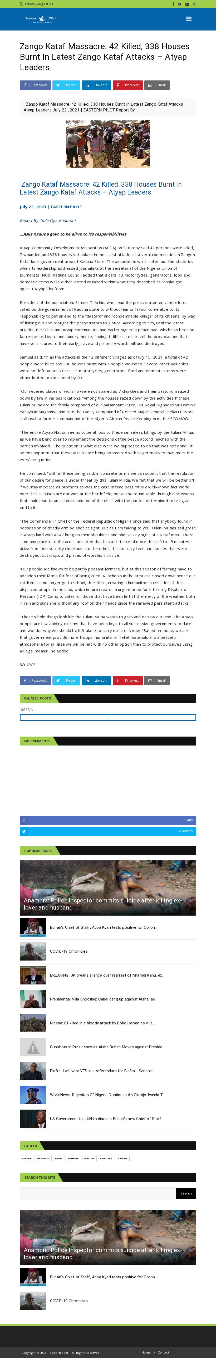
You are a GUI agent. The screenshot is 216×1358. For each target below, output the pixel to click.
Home (146, 1352)
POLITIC (89, 1158)
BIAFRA (26, 1158)
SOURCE (28, 664)
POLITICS (106, 1158)
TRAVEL (122, 1158)
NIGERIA (73, 1158)
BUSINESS (43, 1158)
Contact (163, 1352)
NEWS (59, 1158)
